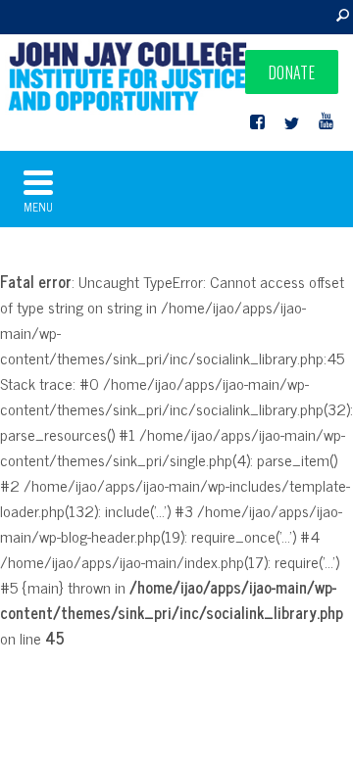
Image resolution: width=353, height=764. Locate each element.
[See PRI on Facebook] (257, 122)
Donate (292, 72)
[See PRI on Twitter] (291, 122)
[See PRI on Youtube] (326, 122)
